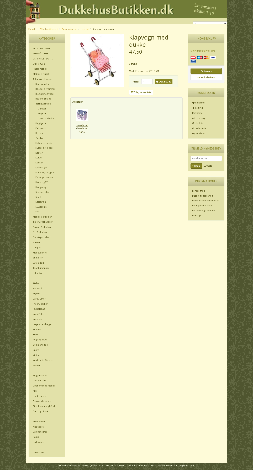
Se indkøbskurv (206, 77)
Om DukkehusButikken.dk (205, 200)
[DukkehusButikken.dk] (126, 11)
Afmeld (208, 165)
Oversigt (196, 215)
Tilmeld (196, 165)
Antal (136, 81)
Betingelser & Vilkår (202, 205)
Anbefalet (77, 101)
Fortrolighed (198, 190)
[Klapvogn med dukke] (97, 60)
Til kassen (206, 71)
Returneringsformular (203, 210)
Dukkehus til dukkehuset (82, 127)
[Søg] (225, 24)
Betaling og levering (202, 195)
